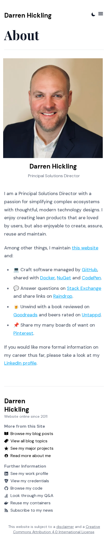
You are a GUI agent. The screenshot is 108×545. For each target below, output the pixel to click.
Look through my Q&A (31, 495)
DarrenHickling (16, 405)
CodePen (91, 278)
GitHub (89, 269)
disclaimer (65, 526)
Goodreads (25, 315)
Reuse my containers (30, 503)
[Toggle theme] (93, 14)
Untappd (91, 315)
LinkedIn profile (20, 363)
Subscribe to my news (31, 510)
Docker (47, 278)
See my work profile (29, 473)
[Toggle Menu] (101, 14)
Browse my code (26, 488)
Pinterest (23, 333)
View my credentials (29, 481)
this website (85, 248)
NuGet (64, 278)
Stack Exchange (84, 288)
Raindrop (62, 296)
